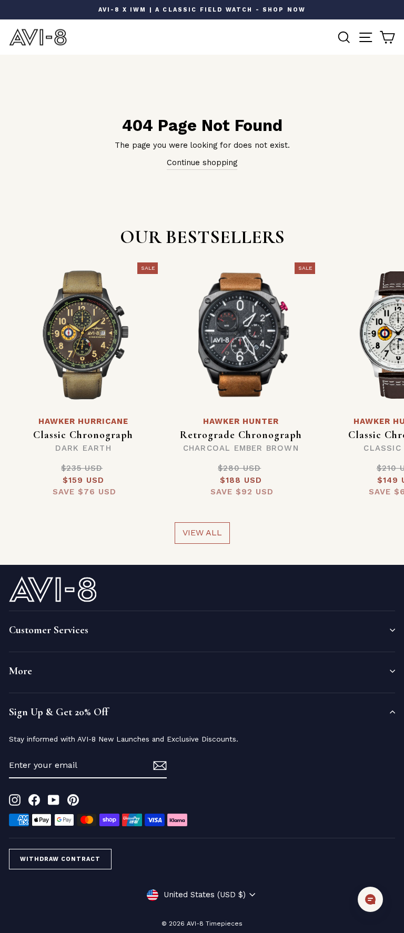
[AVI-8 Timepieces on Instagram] (15, 800)
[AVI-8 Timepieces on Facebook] (34, 800)
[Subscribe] (160, 765)
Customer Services (48, 630)
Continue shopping (202, 162)
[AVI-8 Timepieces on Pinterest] (73, 800)
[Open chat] (370, 899)
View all (202, 533)
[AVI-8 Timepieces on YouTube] (53, 800)
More (20, 671)
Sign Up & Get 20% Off (58, 712)
